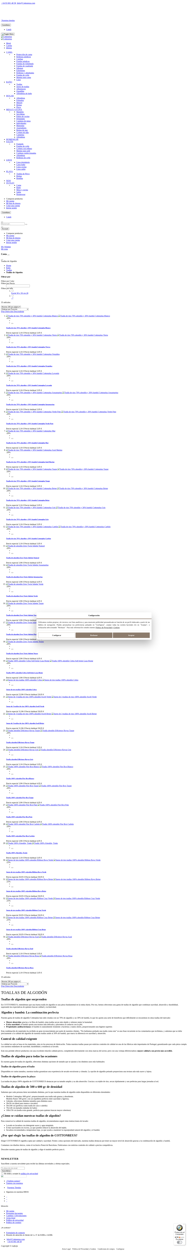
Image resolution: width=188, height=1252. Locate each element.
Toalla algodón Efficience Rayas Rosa (20, 968)
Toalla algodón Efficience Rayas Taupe (20, 742)
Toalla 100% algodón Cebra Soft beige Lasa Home (24, 673)
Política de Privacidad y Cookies (108, 628)
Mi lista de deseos (13, 203)
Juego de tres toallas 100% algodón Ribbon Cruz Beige (26, 929)
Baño (8, 268)
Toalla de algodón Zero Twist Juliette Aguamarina (24, 577)
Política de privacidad (15, 1220)
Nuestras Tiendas (14, 1187)
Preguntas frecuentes (14, 1213)
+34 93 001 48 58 (9, 3)
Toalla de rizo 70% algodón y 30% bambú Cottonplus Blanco (28, 328)
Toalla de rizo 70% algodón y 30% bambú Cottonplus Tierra (28, 347)
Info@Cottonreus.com (26, 3)
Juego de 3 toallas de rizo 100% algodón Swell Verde (25, 706)
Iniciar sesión (11, 208)
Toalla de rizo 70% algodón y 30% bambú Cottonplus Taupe (28, 481)
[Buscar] (26, 224)
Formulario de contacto (15, 1233)
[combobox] (13, 224)
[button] (12, 323)
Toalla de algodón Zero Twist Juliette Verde (22, 596)
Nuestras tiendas (8, 20)
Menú (8, 43)
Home (8, 265)
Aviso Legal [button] (66, 1249)
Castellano (6, 25)
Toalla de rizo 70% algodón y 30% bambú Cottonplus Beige (27, 500)
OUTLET (29, 16)
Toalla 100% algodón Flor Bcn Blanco (20, 778)
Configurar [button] (120, 1249)
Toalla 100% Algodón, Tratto (16, 853)
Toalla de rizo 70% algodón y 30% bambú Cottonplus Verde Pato (29, 424)
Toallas (9, 270)
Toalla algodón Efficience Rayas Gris (19, 759)
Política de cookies (13, 1222)
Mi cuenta (10, 201)
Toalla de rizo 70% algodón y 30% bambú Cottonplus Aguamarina (30, 404)
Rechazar (94, 635)
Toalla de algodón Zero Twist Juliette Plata (21, 634)
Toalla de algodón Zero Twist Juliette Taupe (22, 615)
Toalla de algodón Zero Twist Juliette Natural (22, 558)
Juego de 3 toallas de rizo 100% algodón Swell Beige (25, 723)
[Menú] (183, 1224)
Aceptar (131, 635)
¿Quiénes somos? (13, 1181)
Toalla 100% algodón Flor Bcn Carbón (20, 836)
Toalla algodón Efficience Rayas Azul (19, 949)
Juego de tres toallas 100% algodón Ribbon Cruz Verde (26, 910)
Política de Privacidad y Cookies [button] (84, 1249)
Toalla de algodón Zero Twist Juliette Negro (22, 653)
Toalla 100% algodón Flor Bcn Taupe (20, 798)
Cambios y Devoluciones (16, 1216)
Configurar (56, 635)
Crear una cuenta (13, 206)
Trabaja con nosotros (14, 1183)
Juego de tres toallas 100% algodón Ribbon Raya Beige (26, 891)
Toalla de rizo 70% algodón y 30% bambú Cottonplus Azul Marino (30, 462)
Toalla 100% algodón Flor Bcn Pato (19, 817)
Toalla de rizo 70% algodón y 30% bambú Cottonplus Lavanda (29, 385)
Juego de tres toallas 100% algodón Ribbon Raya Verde (26, 872)
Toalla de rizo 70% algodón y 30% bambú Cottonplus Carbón (28, 538)
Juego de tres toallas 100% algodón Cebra (21, 689)
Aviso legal (10, 1218)
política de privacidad (29, 1173)
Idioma (9, 48)
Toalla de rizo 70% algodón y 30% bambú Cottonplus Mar (27, 443)
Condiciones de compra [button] (106, 1249)
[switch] (179, 1242)
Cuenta (9, 45)
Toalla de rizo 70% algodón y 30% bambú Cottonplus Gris (27, 519)
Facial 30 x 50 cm (19, 293)
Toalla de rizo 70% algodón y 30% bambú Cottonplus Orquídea (29, 366)
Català (8, 29)
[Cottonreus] (6, 37)
